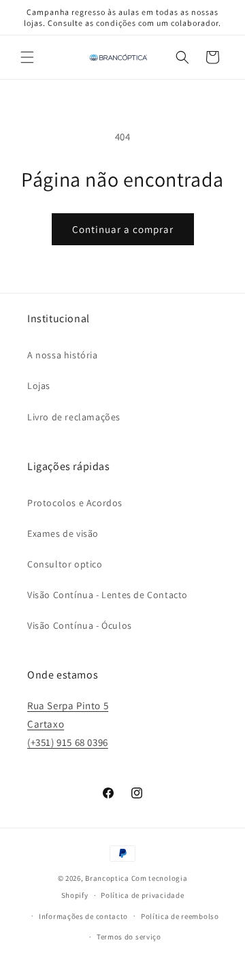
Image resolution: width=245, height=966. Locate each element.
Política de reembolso (180, 916)
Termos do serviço (129, 936)
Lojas (38, 385)
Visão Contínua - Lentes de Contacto (107, 595)
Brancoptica (107, 878)
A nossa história (62, 355)
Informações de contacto (83, 916)
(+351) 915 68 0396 (67, 742)
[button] (27, 57)
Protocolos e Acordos (74, 503)
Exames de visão (63, 533)
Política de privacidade (142, 895)
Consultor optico (65, 564)
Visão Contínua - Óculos (79, 625)
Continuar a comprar (123, 229)
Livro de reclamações (73, 417)
